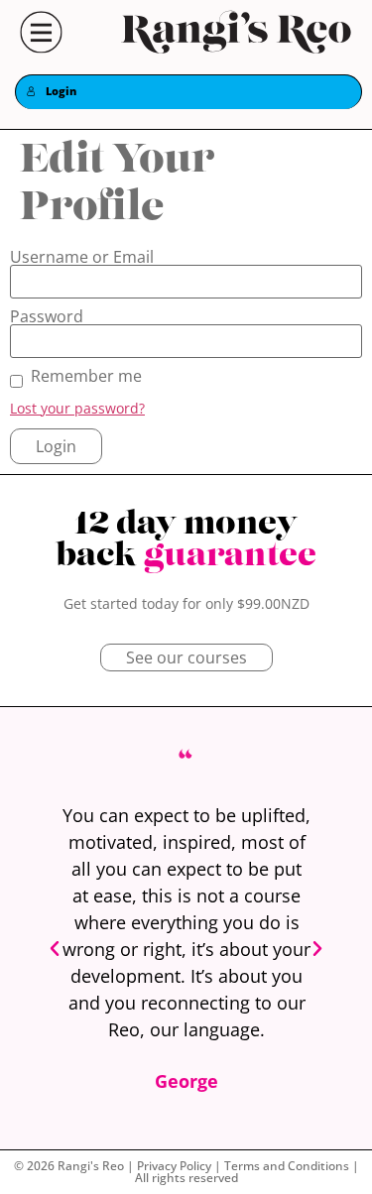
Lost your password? (77, 408)
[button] (54, 949)
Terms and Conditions (286, 1165)
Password (46, 316)
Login (61, 91)
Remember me (86, 376)
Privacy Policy (174, 1165)
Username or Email (82, 257)
